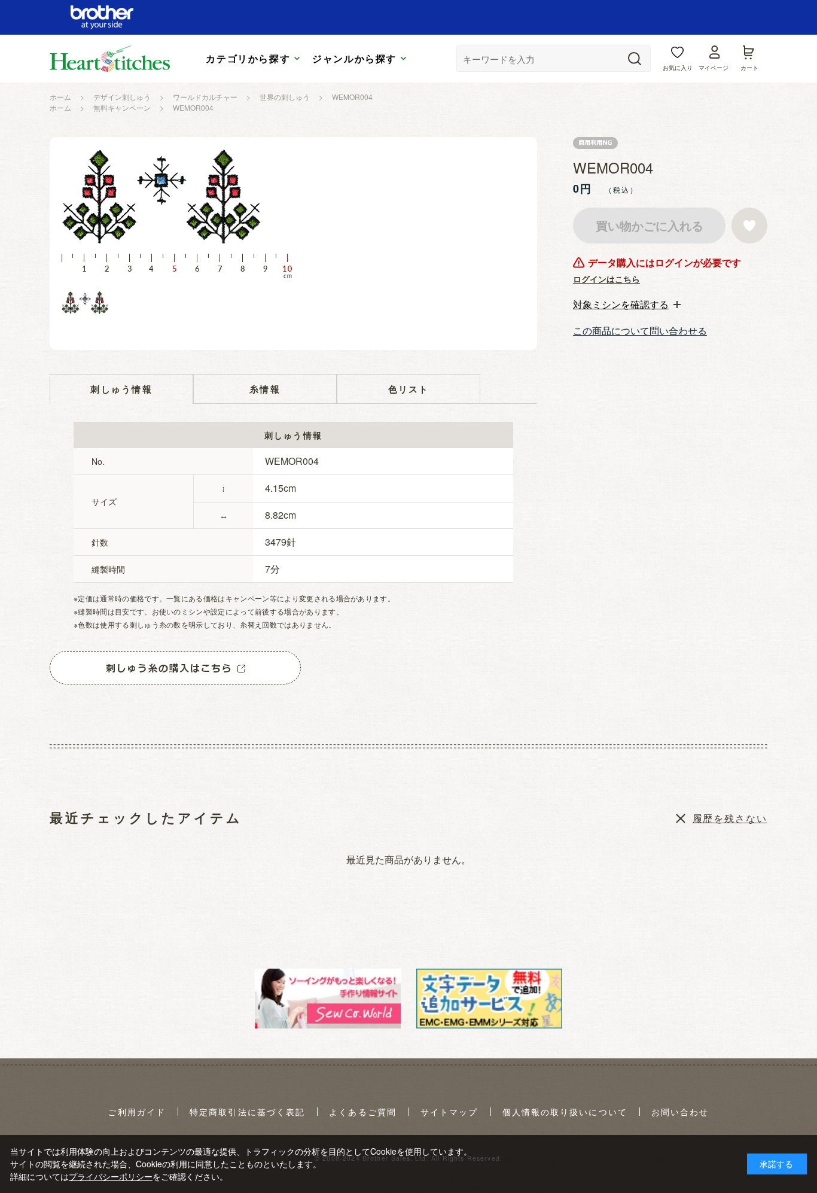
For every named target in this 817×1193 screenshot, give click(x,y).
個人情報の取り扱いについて (564, 1112)
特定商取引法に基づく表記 (247, 1112)
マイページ (713, 67)
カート (749, 67)
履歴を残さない (730, 818)
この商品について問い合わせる (640, 330)
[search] (634, 58)
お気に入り (678, 67)
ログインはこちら (606, 279)
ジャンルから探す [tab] (354, 59)
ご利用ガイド (137, 1112)
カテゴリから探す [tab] (248, 59)
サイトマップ (449, 1112)
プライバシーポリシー (111, 1176)
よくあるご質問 (363, 1112)
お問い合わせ (680, 1112)
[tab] (627, 304)
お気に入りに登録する (749, 226)
